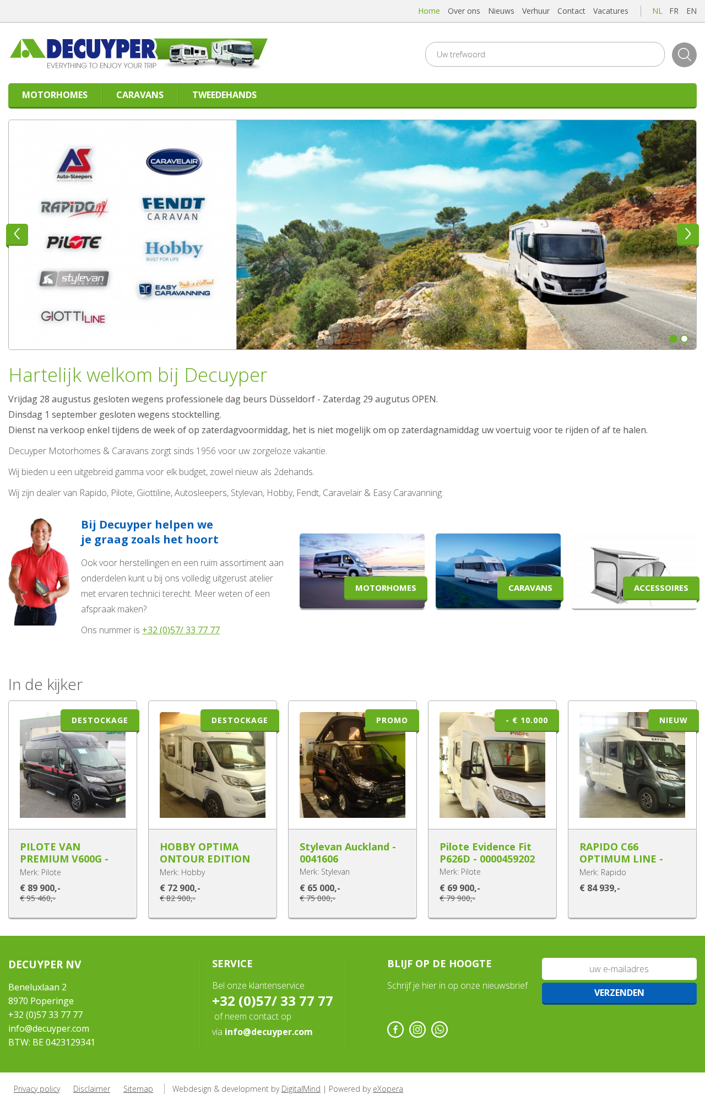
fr (674, 11)
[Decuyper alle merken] (352, 234)
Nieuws (501, 11)
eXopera (388, 1089)
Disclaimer (91, 1089)
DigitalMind (301, 1089)
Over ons (464, 11)
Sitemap (138, 1089)
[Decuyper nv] (148, 52)
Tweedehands (224, 95)
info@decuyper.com (48, 1028)
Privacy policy (37, 1089)
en (691, 11)
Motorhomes (55, 95)
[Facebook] (395, 1029)
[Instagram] (417, 1029)
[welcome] (39, 623)
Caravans (140, 95)
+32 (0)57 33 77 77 (45, 1015)
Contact (571, 11)
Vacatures (610, 11)
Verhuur (536, 11)
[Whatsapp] (439, 1029)
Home (429, 11)
